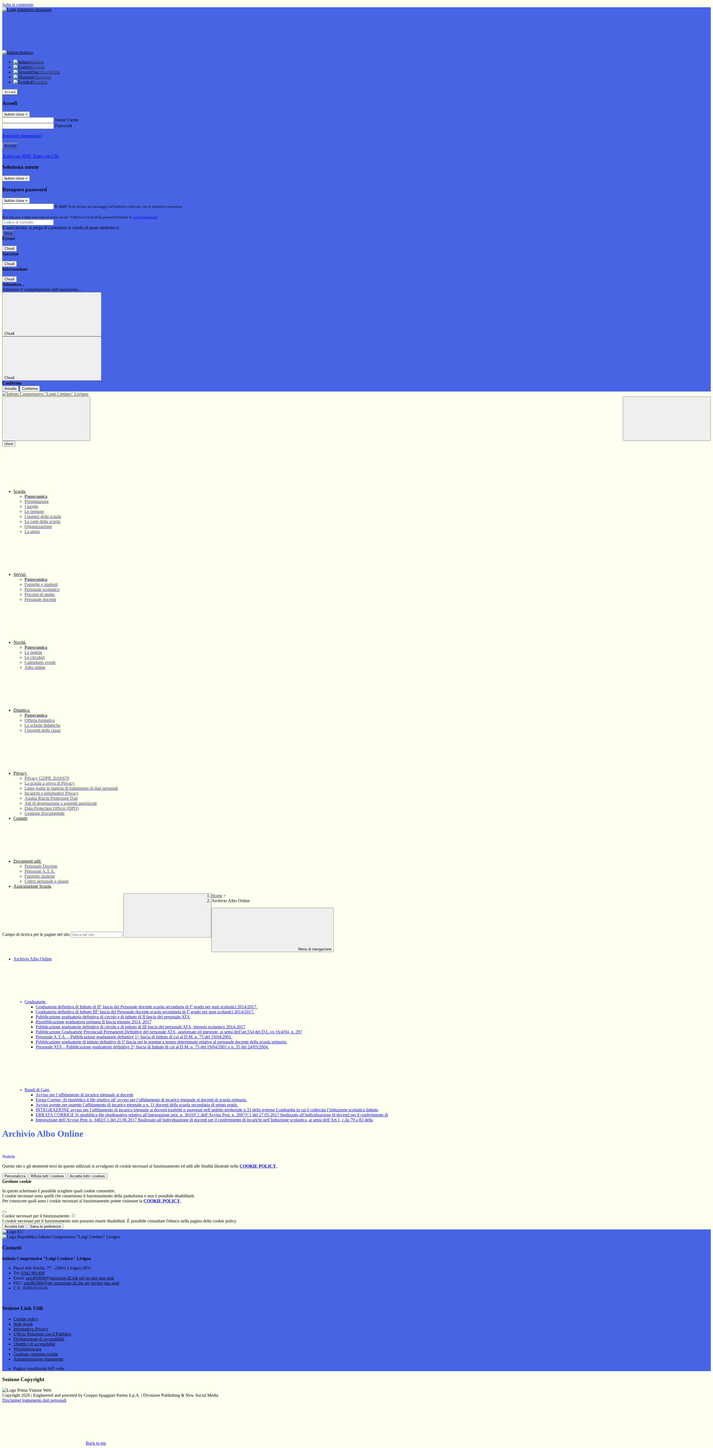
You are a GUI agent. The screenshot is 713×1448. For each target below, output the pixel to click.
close (8, 444)
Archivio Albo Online (32, 959)
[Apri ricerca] (667, 419)
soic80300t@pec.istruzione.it (71, 1283)
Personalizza (14, 1176)
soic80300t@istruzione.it (70, 1278)
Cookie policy (25, 1319)
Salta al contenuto (17, 4)
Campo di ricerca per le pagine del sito (36, 934)
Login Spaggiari (145, 217)
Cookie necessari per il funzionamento (36, 1216)
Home (216, 895)
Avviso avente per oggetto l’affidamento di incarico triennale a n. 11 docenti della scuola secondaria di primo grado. (137, 1104)
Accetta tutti (87, 1176)
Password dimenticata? (22, 135)
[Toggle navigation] (46, 419)
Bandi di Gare (37, 1089)
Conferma (30, 389)
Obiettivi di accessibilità (34, 1344)
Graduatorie (36, 1001)
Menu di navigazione (314, 949)
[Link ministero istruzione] (27, 9)
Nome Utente (67, 120)
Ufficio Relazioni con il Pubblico (42, 1334)
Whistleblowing (27, 1349)
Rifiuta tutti (47, 1176)
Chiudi (9, 248)
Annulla (10, 389)
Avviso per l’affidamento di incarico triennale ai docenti (84, 1094)
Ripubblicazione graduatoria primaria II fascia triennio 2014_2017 (94, 1021)
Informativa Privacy (30, 1329)
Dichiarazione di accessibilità (38, 1339)
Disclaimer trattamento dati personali (34, 1400)
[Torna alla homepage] (356, 394)
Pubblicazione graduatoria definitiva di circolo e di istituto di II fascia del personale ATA (113, 1016)
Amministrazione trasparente (38, 1359)
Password (63, 125)
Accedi (10, 92)
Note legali (23, 1324)
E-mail (61, 206)
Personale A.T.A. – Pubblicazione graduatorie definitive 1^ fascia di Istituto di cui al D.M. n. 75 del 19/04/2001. (134, 1036)
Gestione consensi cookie (35, 1354)
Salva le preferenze (45, 1226)
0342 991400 (33, 1273)
